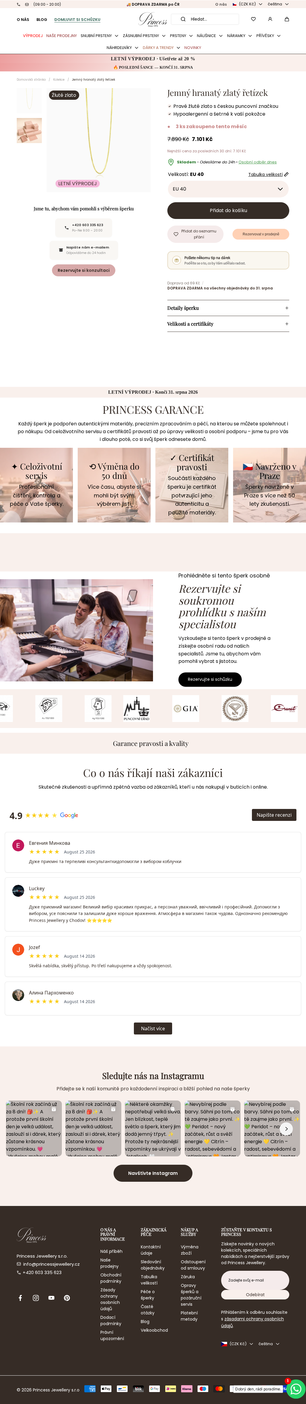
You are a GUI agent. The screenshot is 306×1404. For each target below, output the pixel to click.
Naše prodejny (109, 1263)
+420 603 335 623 (42, 1272)
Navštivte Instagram (153, 1173)
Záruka (188, 1277)
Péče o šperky (148, 1295)
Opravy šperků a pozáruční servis (191, 1294)
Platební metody (189, 1316)
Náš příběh (111, 1251)
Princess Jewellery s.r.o (56, 1390)
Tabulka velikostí (149, 1280)
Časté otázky (147, 1310)
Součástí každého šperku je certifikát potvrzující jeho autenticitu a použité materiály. (191, 495)
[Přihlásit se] (270, 19)
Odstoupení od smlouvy (193, 1265)
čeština (275, 4)
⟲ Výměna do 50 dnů (114, 471)
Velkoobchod (154, 1330)
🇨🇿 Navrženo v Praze (269, 471)
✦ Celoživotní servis (36, 471)
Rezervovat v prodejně (261, 234)
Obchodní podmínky (110, 1278)
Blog (145, 1322)
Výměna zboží (189, 1250)
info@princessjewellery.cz (51, 1264)
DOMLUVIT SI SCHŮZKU (77, 19)
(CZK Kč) (247, 4)
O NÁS (23, 19)
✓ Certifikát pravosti (192, 462)
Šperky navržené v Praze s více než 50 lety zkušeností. (269, 495)
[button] (286, 19)
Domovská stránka (31, 79)
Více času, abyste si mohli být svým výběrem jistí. (114, 495)
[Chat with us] (294, 1389)
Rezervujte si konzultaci (84, 270)
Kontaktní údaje (151, 1250)
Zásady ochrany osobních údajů (110, 1299)
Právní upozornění (112, 1335)
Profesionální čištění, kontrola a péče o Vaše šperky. (36, 495)
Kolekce (59, 79)
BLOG (41, 19)
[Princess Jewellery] (153, 19)
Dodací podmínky (110, 1320)
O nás (221, 4)
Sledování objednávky (153, 1265)
